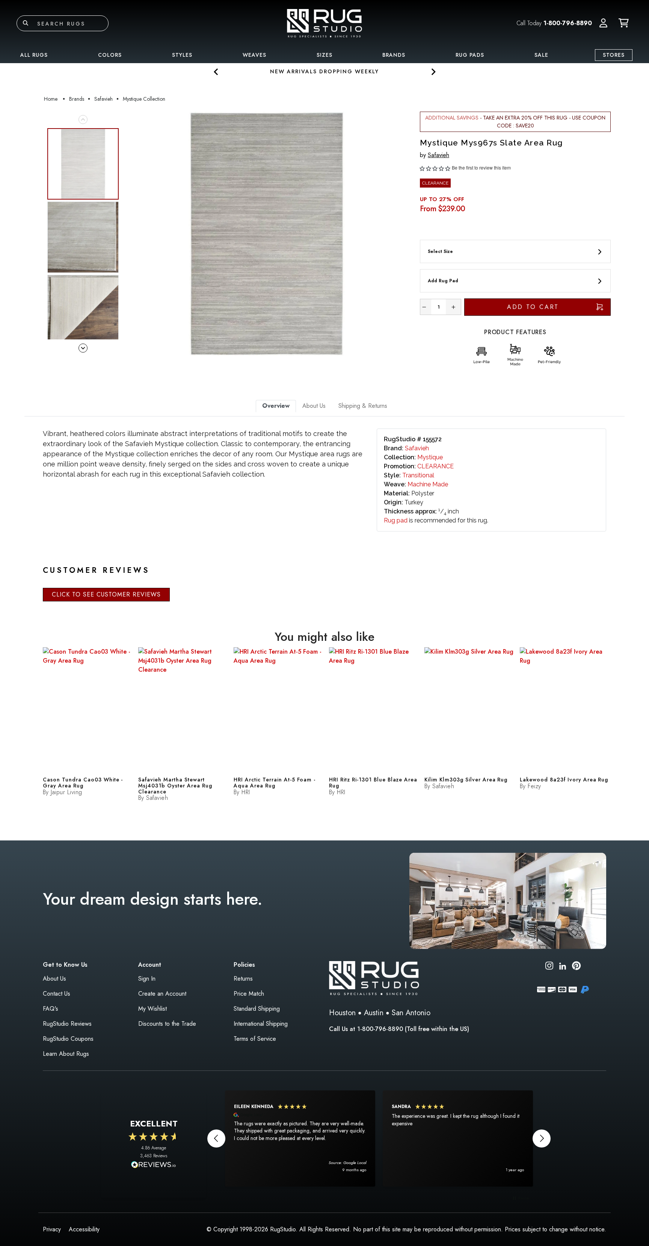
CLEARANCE (435, 466)
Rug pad (396, 520)
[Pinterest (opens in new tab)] (576, 967)
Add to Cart (533, 307)
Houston (342, 1012)
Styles (182, 55)
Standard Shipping (257, 1008)
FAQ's (50, 1008)
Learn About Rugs (66, 1053)
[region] (379, 1138)
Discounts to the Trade (167, 1023)
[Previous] (132, 234)
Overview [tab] (276, 405)
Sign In (146, 978)
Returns (243, 978)
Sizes (324, 55)
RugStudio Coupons (68, 1038)
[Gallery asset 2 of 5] (83, 237)
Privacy (52, 1229)
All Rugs (34, 55)
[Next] (401, 234)
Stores (614, 55)
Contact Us (56, 993)
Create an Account (162, 993)
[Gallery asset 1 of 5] (266, 233)
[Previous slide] (216, 71)
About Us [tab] (314, 405)
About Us (54, 978)
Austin (373, 1012)
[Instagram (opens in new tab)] (549, 967)
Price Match (249, 993)
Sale (541, 55)
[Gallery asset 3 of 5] (83, 310)
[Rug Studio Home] (324, 22)
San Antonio (411, 1012)
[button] (603, 23)
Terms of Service (255, 1038)
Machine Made (428, 484)
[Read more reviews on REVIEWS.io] (153, 1165)
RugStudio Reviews (67, 1023)
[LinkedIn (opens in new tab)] (562, 965)
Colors (110, 55)
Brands (393, 55)
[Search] (25, 23)
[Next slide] (432, 71)
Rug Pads (470, 55)
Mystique (430, 457)
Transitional (418, 475)
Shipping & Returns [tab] (362, 405)
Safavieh (438, 155)
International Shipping (261, 1023)
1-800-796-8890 (567, 23)
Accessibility (84, 1229)
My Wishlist (152, 1008)
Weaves (254, 55)
